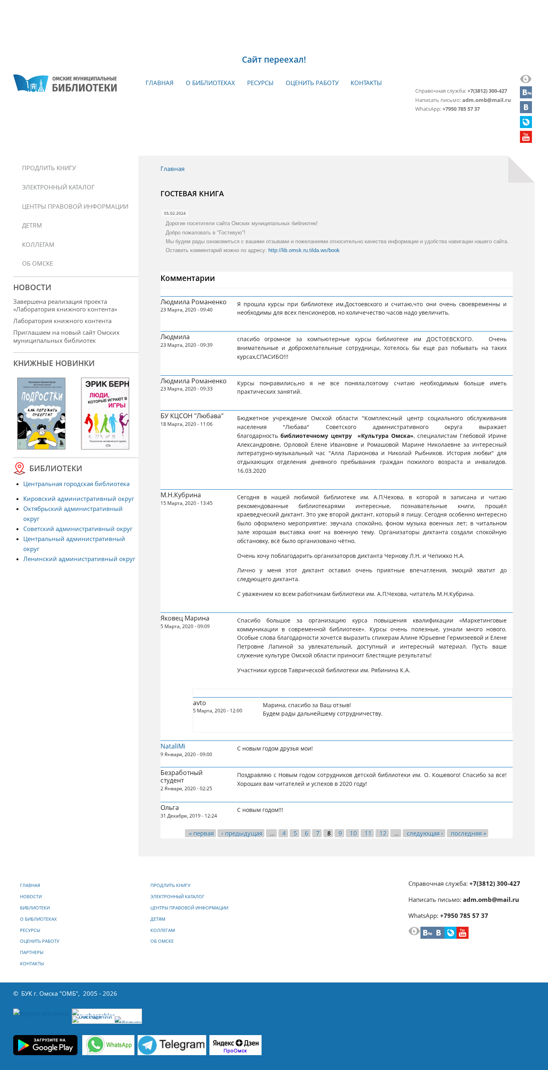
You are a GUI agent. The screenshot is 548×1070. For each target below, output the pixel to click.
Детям (32, 225)
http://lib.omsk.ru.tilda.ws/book (304, 250)
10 (353, 833)
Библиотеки (35, 908)
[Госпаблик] (526, 96)
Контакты (366, 83)
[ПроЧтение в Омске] (526, 111)
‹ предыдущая (241, 833)
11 (368, 833)
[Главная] (65, 83)
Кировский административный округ (78, 498)
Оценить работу (312, 83)
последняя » (468, 833)
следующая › (425, 833)
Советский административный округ (77, 529)
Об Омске (37, 263)
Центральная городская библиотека (76, 484)
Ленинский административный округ (79, 559)
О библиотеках (210, 83)
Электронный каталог (58, 187)
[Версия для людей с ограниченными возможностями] (526, 81)
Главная (160, 83)
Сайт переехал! (274, 59)
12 (383, 833)
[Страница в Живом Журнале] (526, 126)
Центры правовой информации (75, 206)
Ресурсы (260, 83)
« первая (201, 833)
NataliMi (172, 746)
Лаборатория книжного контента (62, 321)
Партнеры (31, 952)
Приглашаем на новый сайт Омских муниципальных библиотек (66, 336)
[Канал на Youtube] (526, 140)
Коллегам (38, 244)
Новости (31, 896)
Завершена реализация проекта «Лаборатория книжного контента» (65, 305)
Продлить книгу (49, 168)
